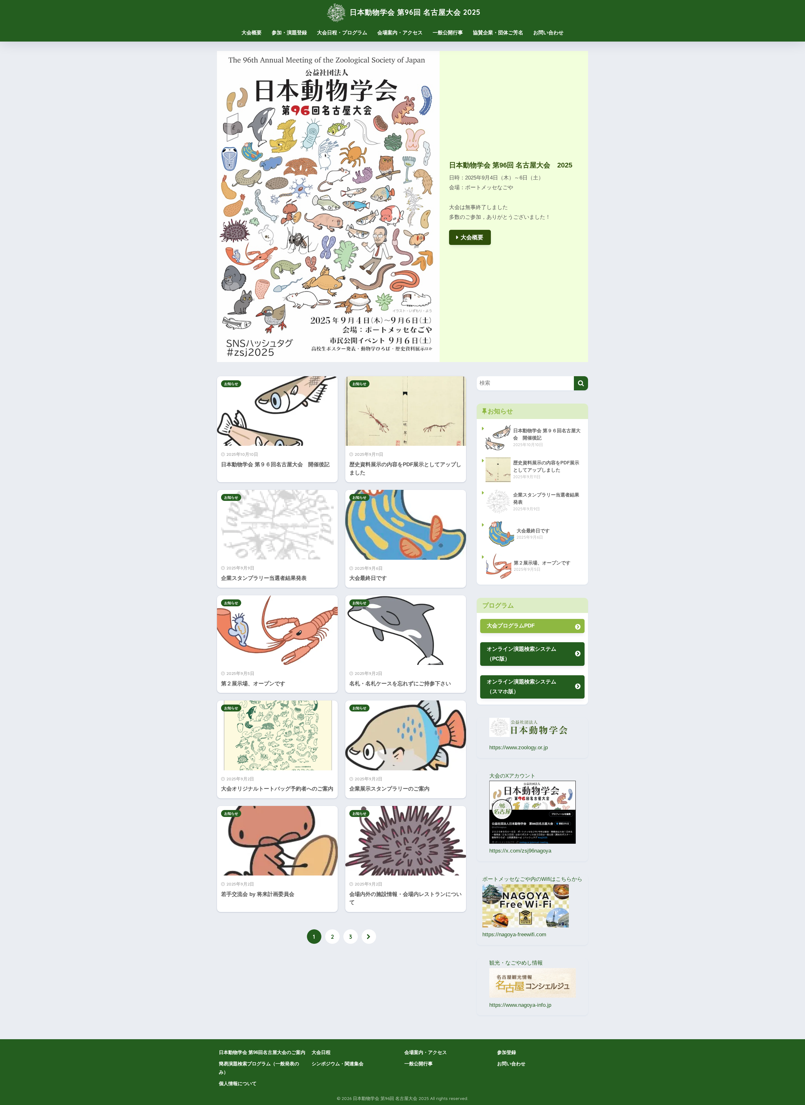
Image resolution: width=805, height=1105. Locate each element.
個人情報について (238, 1083)
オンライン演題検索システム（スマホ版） (521, 686)
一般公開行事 (448, 32)
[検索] (581, 383)
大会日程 (321, 1052)
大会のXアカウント (515, 776)
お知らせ (231, 384)
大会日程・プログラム (342, 32)
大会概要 (252, 32)
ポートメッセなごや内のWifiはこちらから (532, 879)
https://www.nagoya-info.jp (520, 1005)
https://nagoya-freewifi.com (514, 935)
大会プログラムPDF (513, 626)
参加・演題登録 (289, 32)
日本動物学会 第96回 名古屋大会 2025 (413, 12)
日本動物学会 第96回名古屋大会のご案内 (262, 1052)
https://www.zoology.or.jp (518, 748)
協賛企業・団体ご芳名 (498, 32)
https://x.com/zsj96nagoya (520, 851)
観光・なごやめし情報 (516, 963)
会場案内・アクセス (400, 32)
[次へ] (369, 936)
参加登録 (506, 1052)
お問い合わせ (548, 32)
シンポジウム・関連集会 (338, 1063)
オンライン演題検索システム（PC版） (521, 654)
